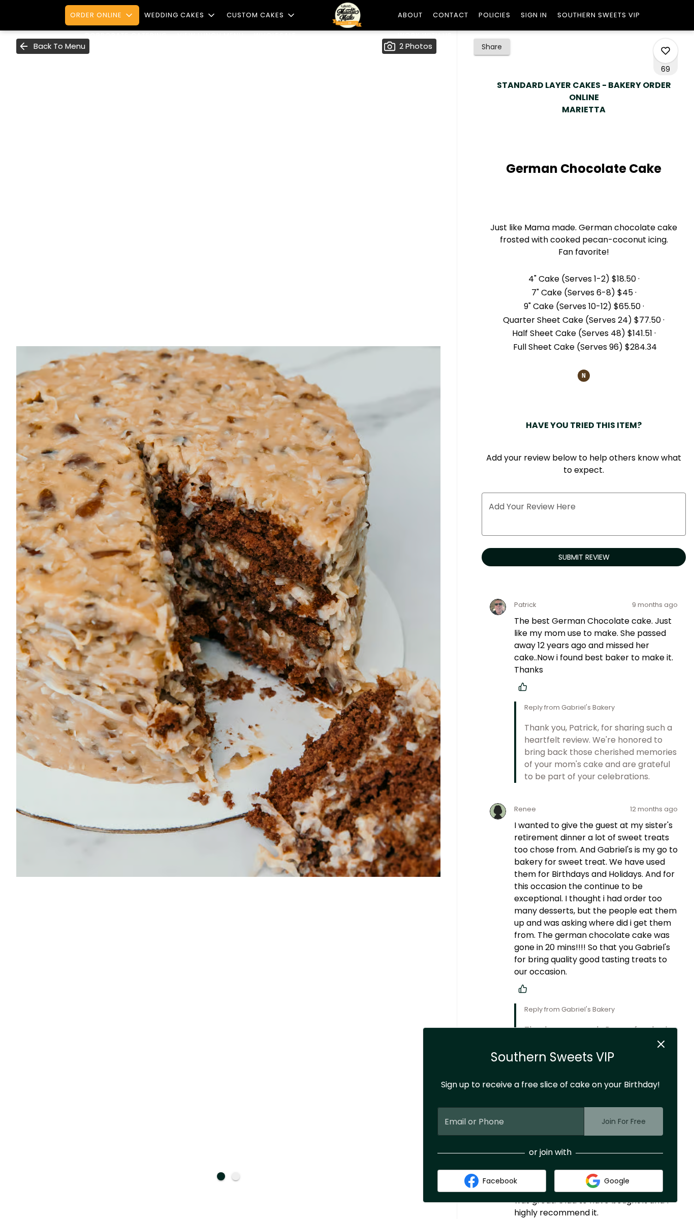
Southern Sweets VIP (598, 15)
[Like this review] (525, 686)
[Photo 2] (236, 1176)
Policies (495, 15)
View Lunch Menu (210, 35)
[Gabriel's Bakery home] (347, 15)
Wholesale (275, 35)
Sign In (534, 15)
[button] (102, 15)
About (410, 15)
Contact (450, 15)
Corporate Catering (125, 35)
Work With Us (425, 35)
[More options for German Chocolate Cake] (665, 51)
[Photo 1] (221, 1176)
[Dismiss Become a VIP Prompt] (661, 1044)
